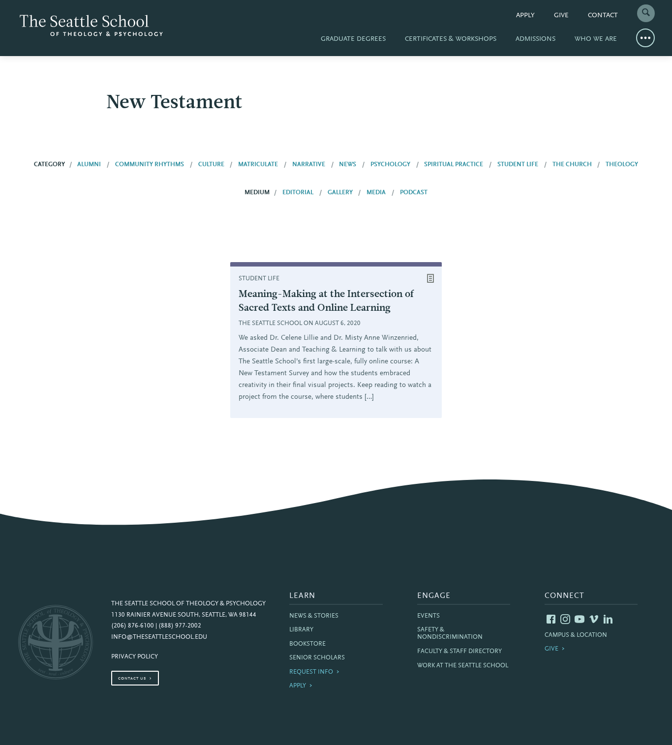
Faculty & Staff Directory (459, 652)
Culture (211, 165)
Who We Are (596, 39)
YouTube (579, 619)
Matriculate (258, 165)
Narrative (308, 165)
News (347, 165)
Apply (525, 15)
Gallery (340, 193)
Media (376, 193)
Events (428, 616)
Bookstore (307, 644)
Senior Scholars (317, 658)
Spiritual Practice (453, 165)
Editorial (297, 193)
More (645, 38)
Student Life (517, 165)
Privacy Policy (134, 657)
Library (301, 630)
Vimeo (593, 619)
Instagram (565, 619)
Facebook (551, 619)
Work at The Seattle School (462, 666)
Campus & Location (576, 635)
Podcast (414, 193)
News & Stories (313, 616)
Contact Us (132, 679)
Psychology (390, 165)
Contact (603, 15)
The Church (572, 165)
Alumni (89, 165)
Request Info (311, 672)
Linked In (608, 619)
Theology (622, 165)
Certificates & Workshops (450, 39)
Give (561, 15)
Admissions (535, 39)
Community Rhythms (149, 165)
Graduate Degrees (353, 39)
